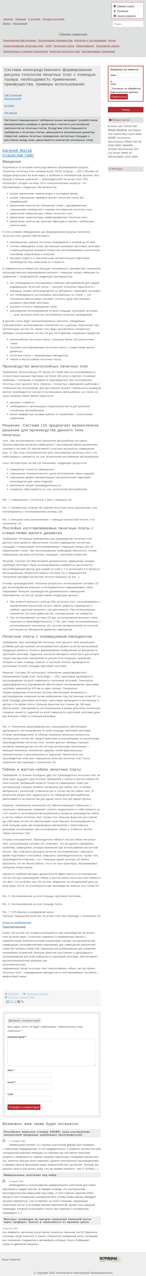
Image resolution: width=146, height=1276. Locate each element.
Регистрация (20, 23)
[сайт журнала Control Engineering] (133, 1259)
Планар (124, 152)
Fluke (120, 126)
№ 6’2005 (9, 105)
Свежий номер (125, 6)
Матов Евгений (12, 98)
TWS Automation (116, 156)
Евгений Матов (17, 150)
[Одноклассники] (15, 1001)
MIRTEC (118, 145)
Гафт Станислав (13, 95)
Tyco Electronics (124, 137)
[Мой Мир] (19, 1001)
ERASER (135, 156)
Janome (131, 133)
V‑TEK (110, 133)
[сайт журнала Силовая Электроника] (33, 1259)
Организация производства (55, 40)
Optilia (111, 145)
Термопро (127, 144)
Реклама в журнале (53, 19)
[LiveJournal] (22, 1001)
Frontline (127, 126)
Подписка (122, 11)
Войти (6, 23)
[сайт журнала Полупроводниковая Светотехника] (82, 1259)
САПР (48, 46)
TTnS (110, 152)
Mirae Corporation (116, 141)
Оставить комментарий (21, 997)
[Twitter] (11, 1001)
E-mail (113, 82)
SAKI (130, 130)
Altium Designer (117, 129)
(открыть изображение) (17, 922)
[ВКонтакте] (7, 1001)
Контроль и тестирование (90, 40)
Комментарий (17, 1036)
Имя (113, 75)
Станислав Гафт (18, 155)
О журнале (34, 19)
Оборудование (85, 46)
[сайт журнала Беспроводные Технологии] (110, 1259)
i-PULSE (127, 156)
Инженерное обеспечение (19, 40)
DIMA (135, 126)
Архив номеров (126, 16)
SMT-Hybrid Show (125, 148)
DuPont (139, 133)
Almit (136, 148)
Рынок (112, 40)
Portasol (116, 152)
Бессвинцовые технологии (98, 51)
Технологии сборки (107, 46)
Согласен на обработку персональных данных (125, 90)
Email (11, 1082)
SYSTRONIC (112, 148)
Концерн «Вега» (120, 133)
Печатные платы (63, 46)
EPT (130, 152)
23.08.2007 (14, 993)
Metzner (128, 141)
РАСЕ (135, 141)
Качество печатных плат (64, 51)
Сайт (10, 1094)
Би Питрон (112, 126)
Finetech (137, 130)
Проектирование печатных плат (23, 46)
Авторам (8, 19)
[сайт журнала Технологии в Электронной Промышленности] (55, 1259)
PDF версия (10, 112)
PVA (139, 141)
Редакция (20, 19)
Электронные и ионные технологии (25, 51)
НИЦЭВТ (112, 137)
